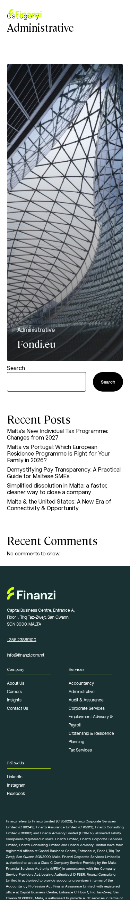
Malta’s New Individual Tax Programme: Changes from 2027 (57, 434)
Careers (14, 691)
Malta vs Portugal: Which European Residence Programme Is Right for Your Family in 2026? (58, 454)
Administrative (36, 330)
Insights (14, 699)
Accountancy (81, 683)
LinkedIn (15, 776)
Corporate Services (87, 708)
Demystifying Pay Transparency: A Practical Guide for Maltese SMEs (64, 473)
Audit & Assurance (86, 699)
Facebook (16, 793)
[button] (117, 12)
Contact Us (17, 708)
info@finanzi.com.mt (25, 654)
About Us (15, 683)
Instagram (16, 784)
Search (16, 368)
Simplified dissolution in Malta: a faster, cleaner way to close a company (57, 489)
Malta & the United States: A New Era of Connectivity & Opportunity (59, 505)
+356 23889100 (21, 639)
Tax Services (80, 749)
